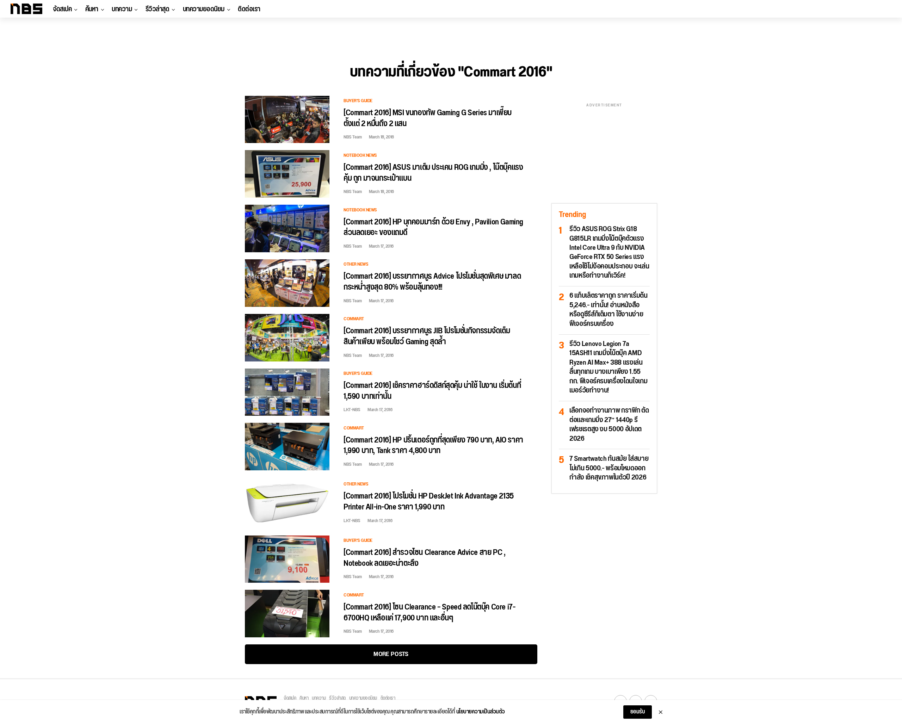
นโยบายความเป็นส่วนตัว (480, 712)
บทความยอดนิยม (203, 9)
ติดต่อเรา (249, 9)
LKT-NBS (352, 409)
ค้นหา (91, 9)
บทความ (122, 9)
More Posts (390, 654)
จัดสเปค (62, 9)
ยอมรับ (637, 711)
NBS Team (353, 137)
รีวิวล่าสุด (157, 9)
